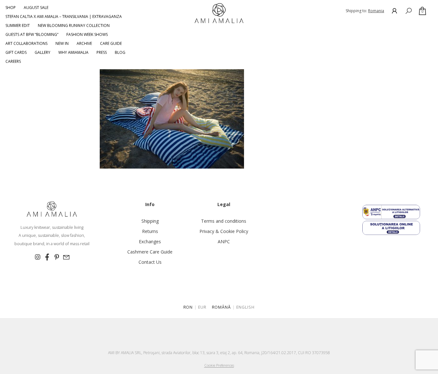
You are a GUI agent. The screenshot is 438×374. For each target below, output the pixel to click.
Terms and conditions (223, 221)
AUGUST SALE (36, 7)
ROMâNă (221, 307)
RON (188, 307)
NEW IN (62, 43)
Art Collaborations (26, 43)
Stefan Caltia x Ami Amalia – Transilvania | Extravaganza (63, 16)
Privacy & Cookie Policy (223, 231)
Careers (13, 61)
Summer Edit (17, 25)
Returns (150, 231)
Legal (223, 204)
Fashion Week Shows (87, 34)
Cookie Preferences (219, 365)
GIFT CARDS (16, 52)
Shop (10, 7)
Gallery (42, 52)
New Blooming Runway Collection (74, 25)
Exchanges (150, 241)
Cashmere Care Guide (150, 252)
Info (150, 204)
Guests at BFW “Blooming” (31, 34)
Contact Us (150, 262)
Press (102, 52)
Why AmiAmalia (73, 52)
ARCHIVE (84, 43)
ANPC (224, 241)
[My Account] (394, 10)
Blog (120, 52)
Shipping (150, 221)
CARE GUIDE (111, 43)
